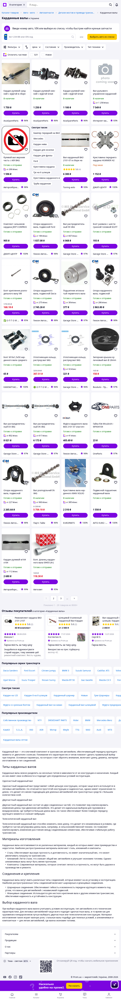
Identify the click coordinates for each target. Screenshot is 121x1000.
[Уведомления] (116, 4)
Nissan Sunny (48, 680)
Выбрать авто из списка (102, 36)
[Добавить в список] (26, 82)
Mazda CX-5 (105, 680)
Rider (76, 720)
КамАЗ (6, 729)
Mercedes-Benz (104, 720)
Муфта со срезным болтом (16, 704)
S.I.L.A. (19, 729)
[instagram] (15, 977)
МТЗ (110, 729)
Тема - (15, 961)
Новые (84, 695)
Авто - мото (29, 12)
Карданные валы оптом (15, 739)
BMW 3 (65, 670)
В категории (15, 4)
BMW (87, 720)
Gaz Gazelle (87, 680)
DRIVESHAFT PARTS (57, 720)
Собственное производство (17, 720)
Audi (99, 729)
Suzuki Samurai (83, 670)
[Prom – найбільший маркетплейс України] (5, 5)
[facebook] (10, 977)
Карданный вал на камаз (49, 704)
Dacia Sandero (10, 670)
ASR (41, 729)
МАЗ (88, 729)
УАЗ (31, 729)
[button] (16, 113)
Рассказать (74, 985)
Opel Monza (9, 680)
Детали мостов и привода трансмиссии (76, 12)
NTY (40, 720)
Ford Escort (29, 670)
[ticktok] (20, 977)
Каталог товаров (10, 12)
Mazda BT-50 (68, 680)
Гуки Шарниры (101, 695)
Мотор (53, 729)
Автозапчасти (47, 12)
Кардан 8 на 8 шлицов (35, 695)
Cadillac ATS (103, 670)
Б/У (36, 54)
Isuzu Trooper (28, 680)
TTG (77, 729)
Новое (48, 54)
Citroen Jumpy (49, 670)
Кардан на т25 (10, 695)
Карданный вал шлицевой (82, 704)
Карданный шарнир (64, 695)
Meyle (66, 729)
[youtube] (4, 977)
